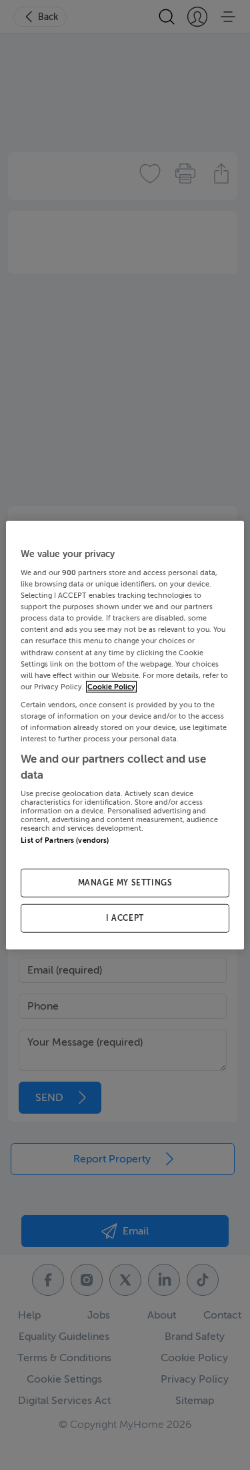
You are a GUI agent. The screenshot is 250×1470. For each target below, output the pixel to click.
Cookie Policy (111, 686)
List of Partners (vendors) (65, 840)
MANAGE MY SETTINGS (125, 882)
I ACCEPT (125, 918)
